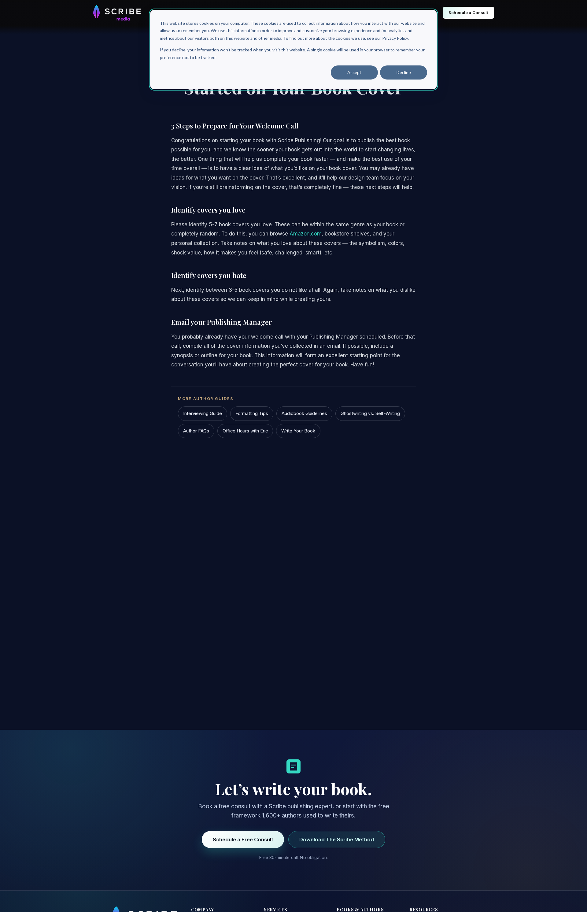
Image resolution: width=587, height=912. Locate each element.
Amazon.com (306, 234)
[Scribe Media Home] (117, 12)
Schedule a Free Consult (243, 839)
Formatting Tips (251, 413)
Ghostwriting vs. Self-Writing (370, 413)
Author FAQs (196, 431)
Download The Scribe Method (336, 839)
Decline (404, 72)
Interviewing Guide (202, 413)
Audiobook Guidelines (304, 413)
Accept (354, 72)
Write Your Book (298, 431)
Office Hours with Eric (245, 431)
